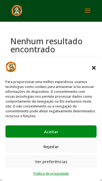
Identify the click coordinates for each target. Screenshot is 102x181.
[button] (94, 68)
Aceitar (51, 131)
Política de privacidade (51, 173)
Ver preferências (51, 161)
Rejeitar (51, 146)
